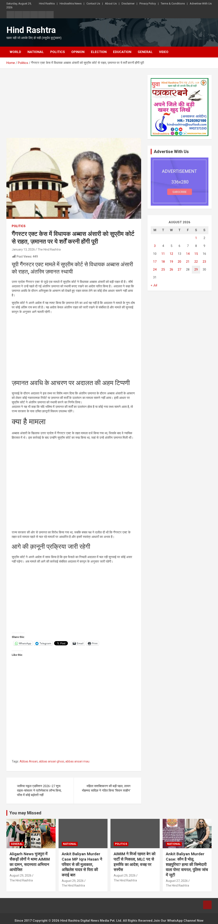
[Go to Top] (207, 905)
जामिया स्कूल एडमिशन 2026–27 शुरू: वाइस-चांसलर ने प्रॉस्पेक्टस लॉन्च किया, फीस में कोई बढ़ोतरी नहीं (39, 790)
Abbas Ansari (29, 761)
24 (154, 269)
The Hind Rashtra (49, 249)
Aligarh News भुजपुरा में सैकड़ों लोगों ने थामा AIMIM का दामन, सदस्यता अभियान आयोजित (30, 861)
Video (163, 52)
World (15, 52)
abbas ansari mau (77, 761)
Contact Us (93, 3)
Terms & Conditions (173, 3)
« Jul (154, 285)
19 (171, 262)
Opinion (78, 52)
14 (187, 254)
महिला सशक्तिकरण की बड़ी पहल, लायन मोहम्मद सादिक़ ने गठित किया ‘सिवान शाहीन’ (106, 788)
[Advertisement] (73, 106)
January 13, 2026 (23, 249)
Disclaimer (128, 3)
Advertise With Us (201, 3)
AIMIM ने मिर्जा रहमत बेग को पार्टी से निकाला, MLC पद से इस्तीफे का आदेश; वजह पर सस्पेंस (134, 861)
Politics (57, 52)
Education (122, 52)
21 (187, 262)
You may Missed (25, 812)
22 (196, 262)
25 (163, 269)
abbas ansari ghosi (51, 761)
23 (204, 262)
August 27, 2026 (177, 880)
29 (196, 269)
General (145, 52)
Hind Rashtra (47, 3)
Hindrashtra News (71, 3)
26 (171, 269)
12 (171, 254)
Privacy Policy (147, 3)
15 (196, 254)
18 (163, 262)
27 (179, 269)
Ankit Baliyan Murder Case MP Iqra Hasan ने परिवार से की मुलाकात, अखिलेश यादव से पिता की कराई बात (82, 864)
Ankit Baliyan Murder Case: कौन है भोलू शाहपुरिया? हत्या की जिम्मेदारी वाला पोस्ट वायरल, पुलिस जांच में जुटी (187, 864)
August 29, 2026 (21, 875)
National (35, 52)
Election (99, 52)
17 (154, 262)
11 (163, 254)
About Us (111, 3)
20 (179, 262)
